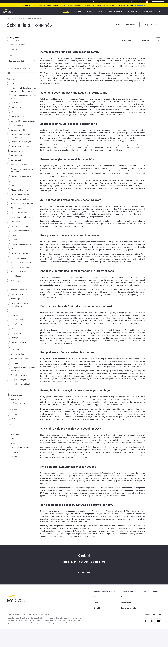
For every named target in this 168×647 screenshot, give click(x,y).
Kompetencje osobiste (19, 271)
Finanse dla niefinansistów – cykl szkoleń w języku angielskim (23, 89)
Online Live (15, 438)
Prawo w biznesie (17, 319)
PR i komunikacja (17, 155)
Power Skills (77, 11)
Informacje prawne (127, 591)
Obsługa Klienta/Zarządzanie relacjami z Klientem (22, 135)
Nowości (14, 49)
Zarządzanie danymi (19, 375)
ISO (12, 83)
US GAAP (14, 363)
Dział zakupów (16, 160)
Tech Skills (89, 11)
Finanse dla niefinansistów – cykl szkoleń (23, 96)
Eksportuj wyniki (126, 40)
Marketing (15, 280)
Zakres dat (15, 399)
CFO (12, 112)
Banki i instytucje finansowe (22, 203)
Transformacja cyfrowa (20, 358)
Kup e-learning (135, 1)
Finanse (14, 240)
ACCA (13, 185)
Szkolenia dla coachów (20, 151)
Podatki (14, 310)
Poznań (14, 456)
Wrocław (14, 443)
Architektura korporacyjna (21, 194)
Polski (13, 419)
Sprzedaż (14, 329)
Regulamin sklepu (151, 591)
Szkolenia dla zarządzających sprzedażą (22, 170)
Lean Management (18, 276)
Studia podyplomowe (133, 11)
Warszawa (15, 434)
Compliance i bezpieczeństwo (22, 217)
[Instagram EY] (158, 620)
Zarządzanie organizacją (20, 379)
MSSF (13, 285)
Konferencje (100, 11)
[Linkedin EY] (152, 620)
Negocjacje (15, 299)
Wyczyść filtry (13, 40)
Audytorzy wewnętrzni (20, 199)
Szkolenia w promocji (19, 44)
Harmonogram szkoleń (125, 24)
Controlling (15, 221)
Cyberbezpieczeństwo (19, 226)
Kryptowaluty (16, 103)
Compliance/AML (17, 125)
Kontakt (96, 608)
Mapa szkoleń (150, 24)
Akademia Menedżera (19, 190)
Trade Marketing (17, 354)
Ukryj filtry (14, 37)
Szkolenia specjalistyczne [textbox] (18, 61)
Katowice (14, 452)
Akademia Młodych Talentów (22, 146)
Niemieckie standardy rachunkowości (19, 304)
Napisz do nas (84, 573)
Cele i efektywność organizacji (23, 121)
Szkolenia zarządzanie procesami (20, 348)
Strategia (14, 338)
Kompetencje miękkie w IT (21, 267)
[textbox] (150, 40)
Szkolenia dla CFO (18, 107)
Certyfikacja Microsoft (19, 212)
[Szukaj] (160, 11)
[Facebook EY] (146, 620)
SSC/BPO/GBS (16, 333)
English (14, 414)
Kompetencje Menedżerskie (22, 262)
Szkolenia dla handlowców (21, 176)
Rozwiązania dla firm (115, 11)
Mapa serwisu (126, 597)
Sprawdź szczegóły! (140, 5)
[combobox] (22, 60)
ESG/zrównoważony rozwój (21, 231)
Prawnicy (14, 315)
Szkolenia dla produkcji (20, 164)
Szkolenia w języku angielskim (102, 1)
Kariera (96, 602)
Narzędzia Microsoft (19, 289)
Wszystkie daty (17, 395)
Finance (14, 235)
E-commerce (16, 181)
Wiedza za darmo (149, 11)
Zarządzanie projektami (20, 384)
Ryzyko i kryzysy (17, 116)
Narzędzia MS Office (19, 294)
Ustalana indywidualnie (20, 447)
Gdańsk (14, 429)
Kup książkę (121, 1)
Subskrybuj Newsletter (151, 614)
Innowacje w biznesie (19, 258)
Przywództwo (16, 324)
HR (12, 249)
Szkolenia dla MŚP (18, 130)
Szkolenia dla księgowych (21, 142)
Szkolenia (66, 11)
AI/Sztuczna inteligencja (20, 253)
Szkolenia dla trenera (19, 342)
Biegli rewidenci (17, 208)
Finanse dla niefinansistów (21, 244)
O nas (95, 597)
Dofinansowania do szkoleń (104, 591)
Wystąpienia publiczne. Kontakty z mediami (23, 369)
